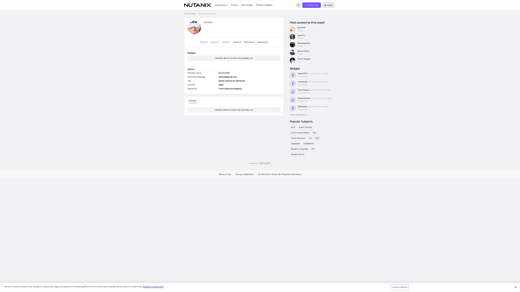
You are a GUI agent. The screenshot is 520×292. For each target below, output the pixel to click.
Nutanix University (299, 149)
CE (310, 138)
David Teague (303, 59)
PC (313, 149)
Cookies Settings (399, 287)
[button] (311, 5)
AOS (317, 138)
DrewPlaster (303, 90)
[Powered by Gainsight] (260, 164)
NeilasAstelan (303, 43)
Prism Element (298, 138)
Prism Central (305, 127)
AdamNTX (302, 73)
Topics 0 (204, 42)
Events (234, 5)
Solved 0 (226, 42)
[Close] (516, 287)
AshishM (301, 27)
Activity (192, 100)
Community (189, 13)
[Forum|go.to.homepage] (197, 5)
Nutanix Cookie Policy (153, 287)
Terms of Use (225, 174)
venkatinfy (303, 82)
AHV (293, 127)
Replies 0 (215, 42)
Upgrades (295, 143)
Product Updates (264, 5)
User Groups (247, 5)
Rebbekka (302, 106)
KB (314, 133)
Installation (309, 143)
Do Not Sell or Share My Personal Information (279, 174)
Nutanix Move (297, 154)
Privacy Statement (244, 174)
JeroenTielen (303, 51)
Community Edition (300, 133)
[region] (260, 287)
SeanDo (301, 35)
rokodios (207, 22)
